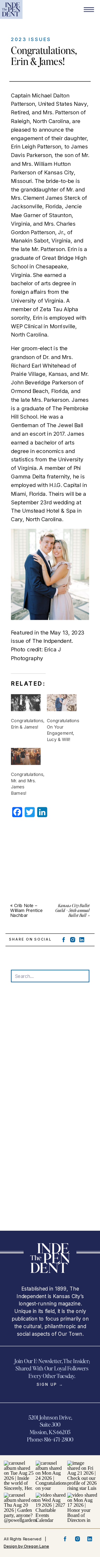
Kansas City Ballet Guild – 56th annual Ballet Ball (72, 910)
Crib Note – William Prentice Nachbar (26, 910)
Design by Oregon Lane (26, 1546)
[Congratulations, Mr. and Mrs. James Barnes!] (26, 756)
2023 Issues (31, 39)
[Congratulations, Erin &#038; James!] (26, 702)
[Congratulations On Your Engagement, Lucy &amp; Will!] (61, 702)
